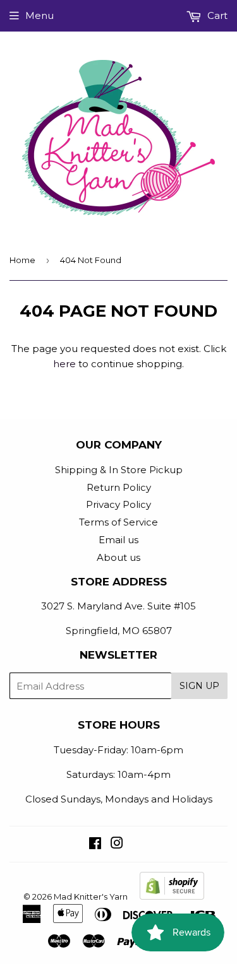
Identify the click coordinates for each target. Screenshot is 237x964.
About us (118, 557)
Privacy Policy (118, 504)
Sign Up (199, 685)
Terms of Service (118, 522)
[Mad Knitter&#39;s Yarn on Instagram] (117, 844)
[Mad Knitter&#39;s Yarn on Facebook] (95, 844)
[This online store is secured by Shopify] (172, 896)
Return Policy (119, 487)
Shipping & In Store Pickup (119, 470)
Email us (118, 540)
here (64, 364)
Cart (216, 15)
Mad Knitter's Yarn (91, 896)
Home (22, 260)
